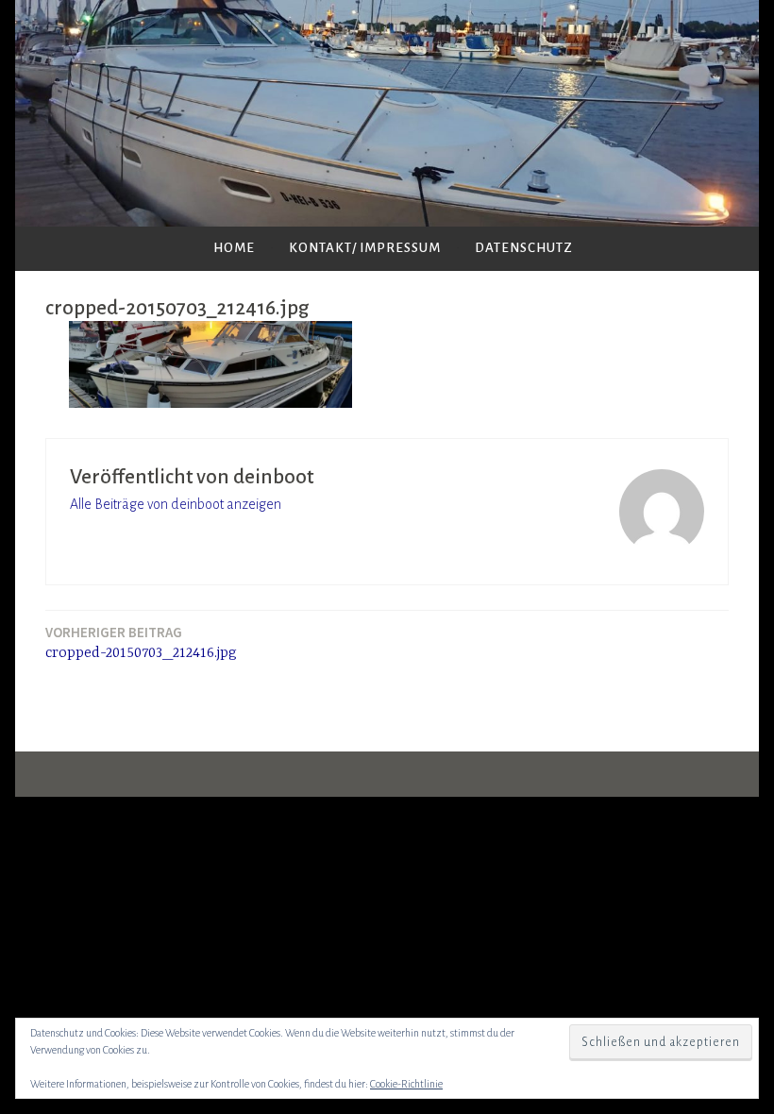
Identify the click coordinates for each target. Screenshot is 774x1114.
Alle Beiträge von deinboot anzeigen (175, 504)
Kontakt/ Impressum (365, 248)
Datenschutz (524, 248)
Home (234, 248)
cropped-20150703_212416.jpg (141, 642)
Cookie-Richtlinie (406, 1083)
